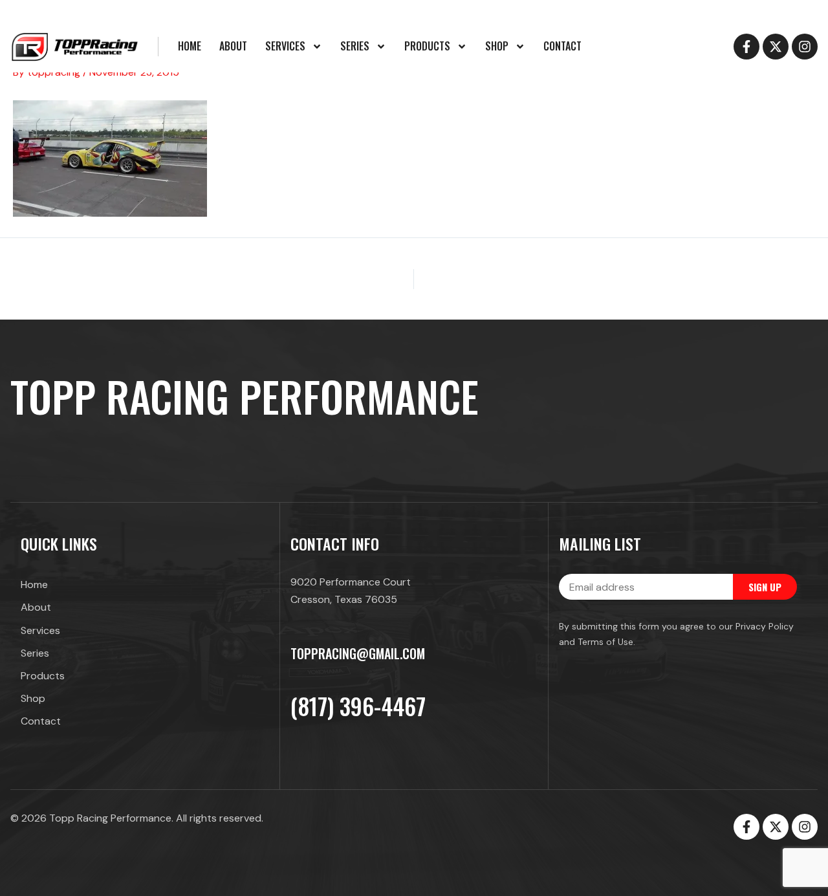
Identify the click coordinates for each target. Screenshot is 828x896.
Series (354, 46)
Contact (562, 46)
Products (427, 46)
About (233, 46)
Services (285, 46)
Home (189, 46)
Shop (496, 46)
